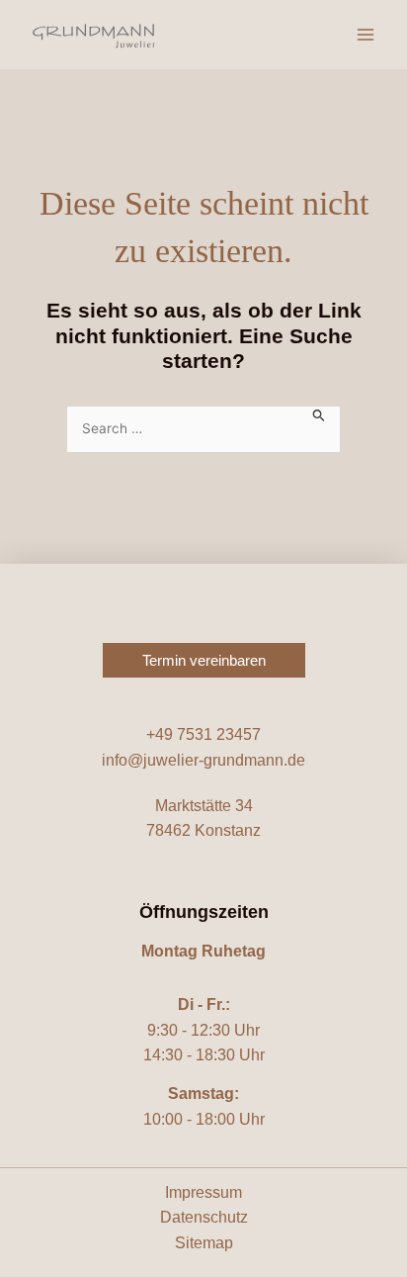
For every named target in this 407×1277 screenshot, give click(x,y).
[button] (204, 660)
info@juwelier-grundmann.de (203, 760)
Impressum (203, 1192)
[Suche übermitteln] (319, 414)
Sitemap (204, 1242)
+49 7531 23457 (203, 734)
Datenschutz (204, 1217)
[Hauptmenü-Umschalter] (365, 34)
